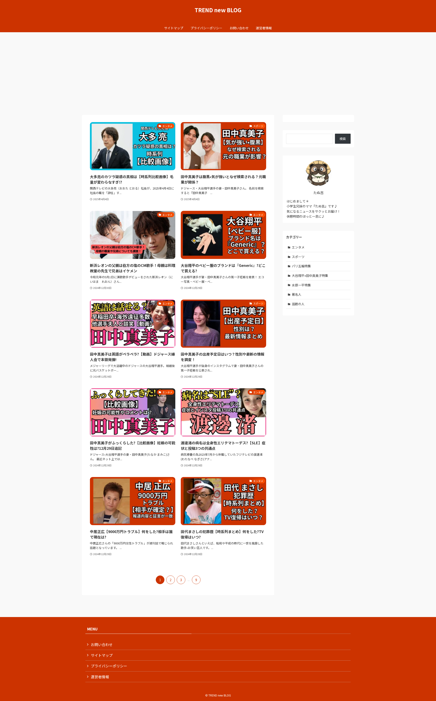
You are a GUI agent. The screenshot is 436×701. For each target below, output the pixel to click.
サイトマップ (102, 655)
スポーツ (298, 256)
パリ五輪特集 (301, 266)
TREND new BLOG (218, 10)
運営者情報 (100, 676)
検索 (342, 138)
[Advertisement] (218, 66)
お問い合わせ (102, 644)
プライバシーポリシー (109, 666)
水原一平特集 (301, 285)
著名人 (296, 294)
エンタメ (298, 247)
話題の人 (298, 304)
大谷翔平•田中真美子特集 (310, 275)
